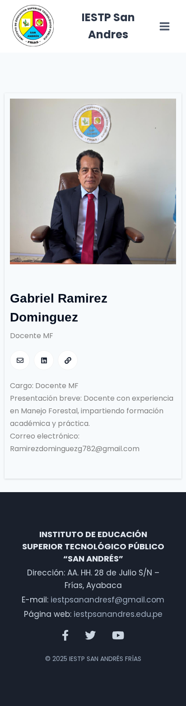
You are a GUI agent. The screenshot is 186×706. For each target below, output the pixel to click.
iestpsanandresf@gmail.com (107, 599)
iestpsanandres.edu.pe (118, 614)
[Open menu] (164, 26)
